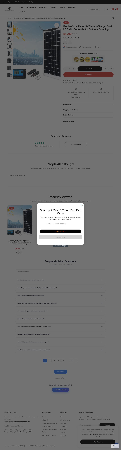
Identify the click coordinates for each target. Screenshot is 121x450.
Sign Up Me (60, 231)
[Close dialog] (82, 205)
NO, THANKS (60, 237)
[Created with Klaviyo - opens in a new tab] (60, 246)
